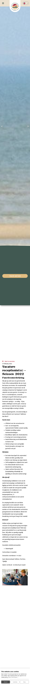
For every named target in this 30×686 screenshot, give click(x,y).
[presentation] (2, 126)
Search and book (15, 276)
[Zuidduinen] (15, 6)
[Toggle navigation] (3, 3)
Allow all (5, 682)
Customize (15, 682)
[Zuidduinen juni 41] (15, 577)
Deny (24, 682)
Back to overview (9, 361)
